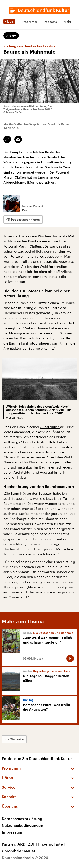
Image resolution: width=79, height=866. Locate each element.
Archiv (11, 35)
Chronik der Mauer (18, 850)
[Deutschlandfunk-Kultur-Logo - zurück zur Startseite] (39, 10)
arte (60, 844)
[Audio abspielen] (70, 658)
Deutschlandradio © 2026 (25, 857)
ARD (22, 844)
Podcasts (50, 21)
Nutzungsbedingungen (22, 825)
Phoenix (46, 844)
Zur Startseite (14, 739)
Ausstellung (50, 427)
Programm (29, 21)
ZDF (32, 844)
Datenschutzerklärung (22, 818)
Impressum (12, 832)
